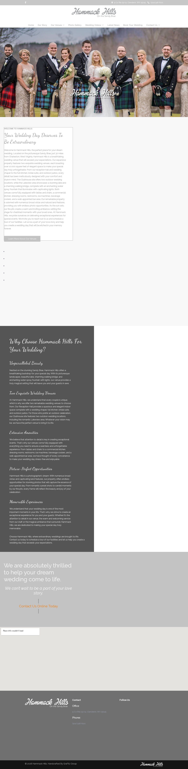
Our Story (42, 25)
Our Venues (56, 25)
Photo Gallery (74, 25)
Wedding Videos (93, 25)
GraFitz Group (70, 763)
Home (31, 25)
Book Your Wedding (132, 25)
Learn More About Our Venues (22, 239)
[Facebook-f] (25, 3)
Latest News (113, 25)
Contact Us (151, 25)
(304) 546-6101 (157, 3)
